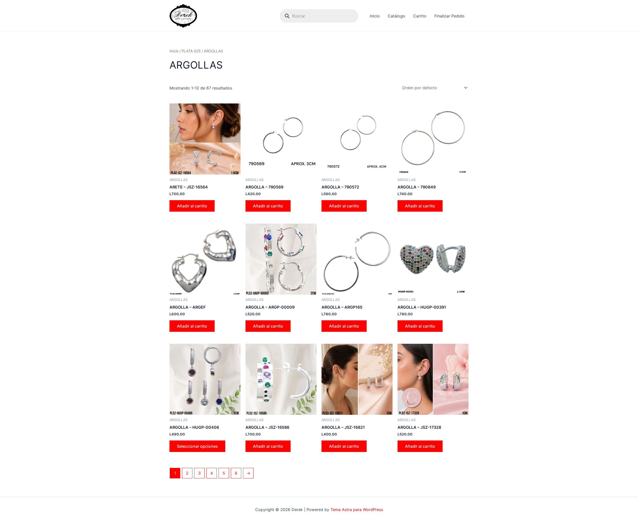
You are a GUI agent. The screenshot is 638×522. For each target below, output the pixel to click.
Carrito (419, 15)
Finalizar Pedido (449, 15)
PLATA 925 (191, 51)
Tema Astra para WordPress (356, 509)
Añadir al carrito (192, 205)
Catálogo (396, 15)
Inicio (375, 15)
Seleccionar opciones (197, 446)
